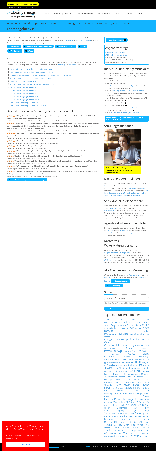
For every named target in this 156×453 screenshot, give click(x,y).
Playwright (138, 393)
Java (114, 365)
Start (47, 13)
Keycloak (137, 368)
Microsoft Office (123, 379)
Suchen (110, 309)
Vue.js (132, 430)
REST (125, 405)
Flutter (115, 359)
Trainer (106, 186)
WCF (140, 430)
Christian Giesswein (111, 195)
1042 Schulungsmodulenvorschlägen (122, 86)
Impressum (133, 447)
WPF (133, 436)
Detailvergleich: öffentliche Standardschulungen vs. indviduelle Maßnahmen (125, 118)
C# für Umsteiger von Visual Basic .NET (24, 81)
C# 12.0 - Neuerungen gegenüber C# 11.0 (24, 93)
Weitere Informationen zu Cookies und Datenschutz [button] (22, 436)
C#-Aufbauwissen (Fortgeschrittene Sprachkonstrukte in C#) (31, 72)
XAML (139, 436)
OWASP (115, 393)
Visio (116, 427)
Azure (138, 327)
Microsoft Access (116, 376)
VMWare (117, 431)
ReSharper (119, 405)
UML (140, 421)
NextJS (114, 388)
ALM (130, 322)
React (133, 401)
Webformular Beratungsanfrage (116, 55)
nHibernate (122, 388)
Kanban (129, 368)
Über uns (129, 13)
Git (128, 359)
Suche (140, 13)
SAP (134, 404)
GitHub (133, 359)
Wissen (118, 13)
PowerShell (121, 399)
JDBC (136, 365)
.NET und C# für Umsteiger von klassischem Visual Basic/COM (32, 84)
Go (139, 359)
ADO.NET (118, 322)
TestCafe (126, 419)
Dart (142, 345)
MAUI (116, 373)
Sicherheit (122, 407)
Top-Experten (16, 51)
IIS (107, 365)
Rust (130, 405)
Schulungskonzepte (115, 208)
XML (145, 436)
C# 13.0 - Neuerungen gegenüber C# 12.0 (24, 90)
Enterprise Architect (123, 354)
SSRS (131, 413)
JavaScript (128, 365)
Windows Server (117, 436)
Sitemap (114, 447)
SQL (134, 410)
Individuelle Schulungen (85, 13)
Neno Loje (132, 193)
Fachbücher (133, 188)
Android (137, 322)
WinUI (128, 436)
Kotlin (146, 368)
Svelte (138, 413)
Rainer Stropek (136, 195)
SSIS (127, 413)
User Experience (133, 424)
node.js (132, 387)
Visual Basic (130, 427)
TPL (115, 421)
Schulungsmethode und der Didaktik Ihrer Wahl (128, 91)
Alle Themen (15, 46)
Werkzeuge (62, 65)
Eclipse (135, 350)
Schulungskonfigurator (83, 40)
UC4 (134, 422)
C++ (121, 339)
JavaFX (120, 365)
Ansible (123, 325)
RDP (128, 402)
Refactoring (141, 402)
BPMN (143, 333)
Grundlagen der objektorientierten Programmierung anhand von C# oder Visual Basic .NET (42, 75)
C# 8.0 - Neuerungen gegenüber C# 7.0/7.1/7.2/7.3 (28, 106)
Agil (125, 322)
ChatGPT (139, 339)
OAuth (139, 388)
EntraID (127, 356)
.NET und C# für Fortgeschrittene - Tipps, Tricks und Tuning (31, 78)
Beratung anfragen (121, 281)
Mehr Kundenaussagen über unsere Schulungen (28, 180)
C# (117, 339)
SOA (135, 407)
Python (122, 401)
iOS (110, 365)
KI (142, 368)
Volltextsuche (123, 230)
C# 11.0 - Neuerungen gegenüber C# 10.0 (24, 96)
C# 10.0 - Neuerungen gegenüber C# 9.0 (24, 100)
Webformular (108, 260)
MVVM (127, 385)
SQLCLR (115, 413)
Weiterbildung (134, 275)
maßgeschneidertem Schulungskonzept (117, 253)
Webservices (115, 433)
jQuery (115, 368)
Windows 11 (131, 433)
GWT (119, 362)
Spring (121, 410)
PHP (130, 393)
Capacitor (128, 339)
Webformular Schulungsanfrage (116, 53)
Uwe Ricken (125, 193)
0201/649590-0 (14, 8)
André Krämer (123, 195)
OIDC (144, 388)
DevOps (118, 351)
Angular (115, 325)
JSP (123, 368)
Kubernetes (121, 371)
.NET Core (126, 319)
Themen (57, 13)
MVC (119, 385)
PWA (115, 402)
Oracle (135, 390)
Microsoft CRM (132, 376)
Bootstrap (134, 334)
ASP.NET (144, 325)
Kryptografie (109, 371)
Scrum (141, 405)
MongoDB (130, 382)
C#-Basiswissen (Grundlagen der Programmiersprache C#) (31, 69)
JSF (120, 368)
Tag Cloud (104, 447)
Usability (118, 425)
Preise (83, 46)
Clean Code (107, 344)
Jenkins (146, 365)
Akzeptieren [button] (25, 445)
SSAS (122, 413)
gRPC (143, 359)
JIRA (107, 368)
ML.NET (119, 382)
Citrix (147, 339)
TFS (137, 419)
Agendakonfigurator (116, 40)
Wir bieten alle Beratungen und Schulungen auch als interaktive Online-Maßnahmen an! (120, 170)
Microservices (133, 373)
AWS (132, 328)
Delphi (129, 348)
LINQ (130, 371)
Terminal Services (128, 416)
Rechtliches (145, 447)
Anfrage (36, 8)
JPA (110, 368)
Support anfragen (115, 286)
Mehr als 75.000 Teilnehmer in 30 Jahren (22, 4)
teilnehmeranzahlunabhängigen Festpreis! (125, 113)
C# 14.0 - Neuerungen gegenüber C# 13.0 (24, 87)
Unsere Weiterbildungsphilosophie (39, 46)
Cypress (136, 345)
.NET (106, 319)
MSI (139, 382)
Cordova (123, 345)
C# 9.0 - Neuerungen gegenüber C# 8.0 (24, 103)
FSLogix (123, 359)
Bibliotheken (73, 65)
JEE (140, 365)
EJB (140, 351)
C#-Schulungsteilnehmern (47, 111)
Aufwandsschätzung (112, 328)
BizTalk (119, 334)
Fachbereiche (68, 40)
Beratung (68, 13)
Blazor (126, 333)
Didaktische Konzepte (66, 46)
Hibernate (127, 362)
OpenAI (120, 390)
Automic (125, 328)
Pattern (123, 393)
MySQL (136, 384)
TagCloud (110, 230)
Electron (145, 351)
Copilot (115, 345)
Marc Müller (141, 193)
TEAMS (115, 416)
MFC (123, 374)
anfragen (112, 233)
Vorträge (143, 188)
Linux (137, 371)
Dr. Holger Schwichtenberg (51, 447)
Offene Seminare (104, 13)
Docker (127, 350)
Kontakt (123, 447)
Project (131, 399)
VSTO (124, 430)
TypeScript (125, 421)
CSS (129, 345)
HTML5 (138, 362)
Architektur (133, 325)
